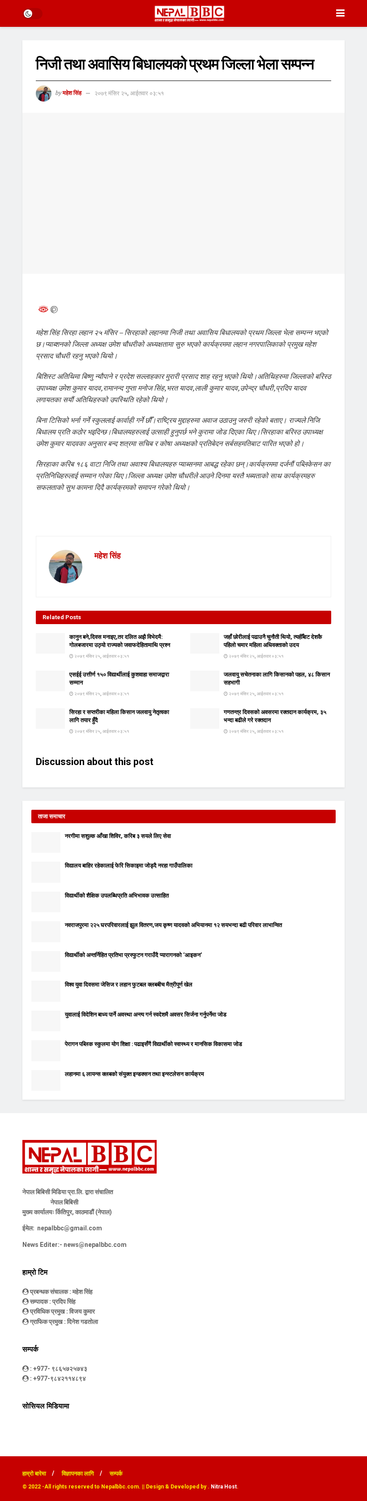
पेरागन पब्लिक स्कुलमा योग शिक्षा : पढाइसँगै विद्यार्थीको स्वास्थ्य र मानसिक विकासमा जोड (153, 1044)
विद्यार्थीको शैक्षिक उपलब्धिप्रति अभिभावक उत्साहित (117, 895)
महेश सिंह (72, 93)
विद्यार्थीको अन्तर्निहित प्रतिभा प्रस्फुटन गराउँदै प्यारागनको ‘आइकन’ (133, 955)
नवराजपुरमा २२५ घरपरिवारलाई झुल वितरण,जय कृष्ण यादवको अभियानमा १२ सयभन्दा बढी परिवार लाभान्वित (173, 925)
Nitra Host (224, 1487)
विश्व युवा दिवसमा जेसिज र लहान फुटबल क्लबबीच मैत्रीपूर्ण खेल (128, 984)
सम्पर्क (116, 1473)
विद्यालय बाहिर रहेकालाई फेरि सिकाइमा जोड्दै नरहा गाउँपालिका (128, 865)
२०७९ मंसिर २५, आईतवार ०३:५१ (129, 93)
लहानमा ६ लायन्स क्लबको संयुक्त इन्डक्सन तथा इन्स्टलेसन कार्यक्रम (134, 1074)
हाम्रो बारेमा (34, 1473)
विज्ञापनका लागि (78, 1473)
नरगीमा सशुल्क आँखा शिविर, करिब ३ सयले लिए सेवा (118, 836)
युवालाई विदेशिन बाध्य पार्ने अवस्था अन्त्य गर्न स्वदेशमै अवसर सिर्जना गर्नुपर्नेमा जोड (145, 1014)
